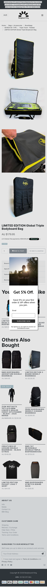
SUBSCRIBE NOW (23, 321)
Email (14, 310)
